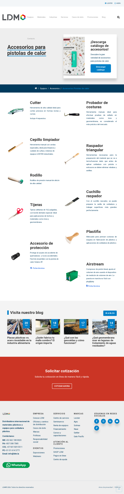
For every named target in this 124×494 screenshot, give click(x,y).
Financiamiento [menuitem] (59, 429)
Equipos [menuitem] (30, 17)
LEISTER (109, 3)
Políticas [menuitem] (37, 435)
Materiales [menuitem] (41, 17)
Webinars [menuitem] (37, 456)
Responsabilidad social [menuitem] (40, 440)
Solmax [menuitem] (77, 425)
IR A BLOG (110, 313)
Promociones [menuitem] (92, 17)
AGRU (118, 3)
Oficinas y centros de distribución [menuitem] (40, 423)
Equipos (43, 88)
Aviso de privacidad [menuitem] (106, 487)
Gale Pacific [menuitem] (79, 436)
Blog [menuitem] (103, 17)
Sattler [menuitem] (76, 433)
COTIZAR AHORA (62, 386)
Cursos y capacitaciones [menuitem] (59, 434)
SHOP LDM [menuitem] (58, 452)
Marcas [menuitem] (36, 432)
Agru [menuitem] (76, 422)
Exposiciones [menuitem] (39, 452)
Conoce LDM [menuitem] (38, 418)
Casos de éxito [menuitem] (78, 17)
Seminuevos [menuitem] (58, 422)
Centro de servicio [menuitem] (61, 418)
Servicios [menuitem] (64, 17)
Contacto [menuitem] (31, 39)
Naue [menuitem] (76, 429)
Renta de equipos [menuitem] (60, 425)
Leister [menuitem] (77, 418)
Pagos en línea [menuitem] (59, 456)
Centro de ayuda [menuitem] (60, 459)
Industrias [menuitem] (53, 17)
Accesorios (55, 88)
